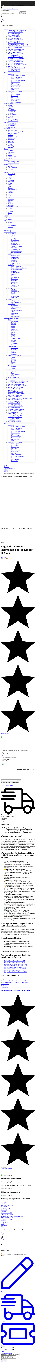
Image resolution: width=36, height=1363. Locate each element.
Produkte (6, 467)
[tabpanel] (18, 898)
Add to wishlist (5, 557)
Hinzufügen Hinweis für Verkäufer (10, 1354)
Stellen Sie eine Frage (7, 785)
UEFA (6, 470)
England (6, 471)
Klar (2, 755)
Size (2, 752)
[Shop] (18, 1237)
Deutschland (4, 987)
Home (6, 465)
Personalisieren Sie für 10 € (8, 757)
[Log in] (2, 15)
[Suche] (18, 17)
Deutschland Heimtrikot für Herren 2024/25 (16, 990)
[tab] (18, 818)
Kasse (2, 1351)
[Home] (18, 1235)
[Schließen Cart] (1, 1247)
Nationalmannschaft (9, 468)
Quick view (4, 985)
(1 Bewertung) (5, 733)
